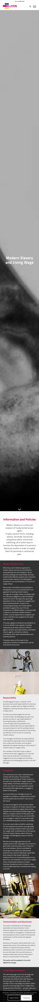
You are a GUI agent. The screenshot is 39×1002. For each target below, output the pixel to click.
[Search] (29, 6)
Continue (26, 998)
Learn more (14, 998)
